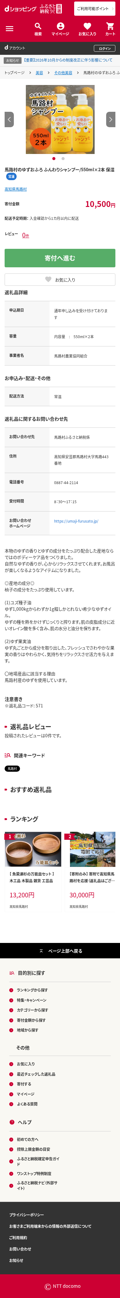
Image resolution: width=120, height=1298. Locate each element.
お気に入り (87, 33)
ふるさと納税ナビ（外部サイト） (37, 1185)
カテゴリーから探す (32, 1010)
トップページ (15, 72)
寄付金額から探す (31, 1020)
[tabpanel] (60, 119)
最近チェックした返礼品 (36, 1074)
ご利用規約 (18, 1237)
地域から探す (27, 1030)
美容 (39, 72)
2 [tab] (64, 158)
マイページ (60, 33)
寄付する (24, 1083)
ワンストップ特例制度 (34, 1173)
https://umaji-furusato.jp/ (76, 521)
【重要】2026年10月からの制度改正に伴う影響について (68, 60)
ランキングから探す (32, 990)
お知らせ (16, 1260)
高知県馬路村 (16, 189)
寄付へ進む (60, 257)
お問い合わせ (20, 1248)
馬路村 (12, 768)
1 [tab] (54, 158)
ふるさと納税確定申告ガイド (38, 1161)
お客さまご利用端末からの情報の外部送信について (50, 1226)
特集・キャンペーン (31, 1000)
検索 (38, 33)
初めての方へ (27, 1139)
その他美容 (63, 72)
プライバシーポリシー (26, 1214)
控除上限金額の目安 (33, 1149)
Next (110, 119)
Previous (9, 119)
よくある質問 (27, 1103)
